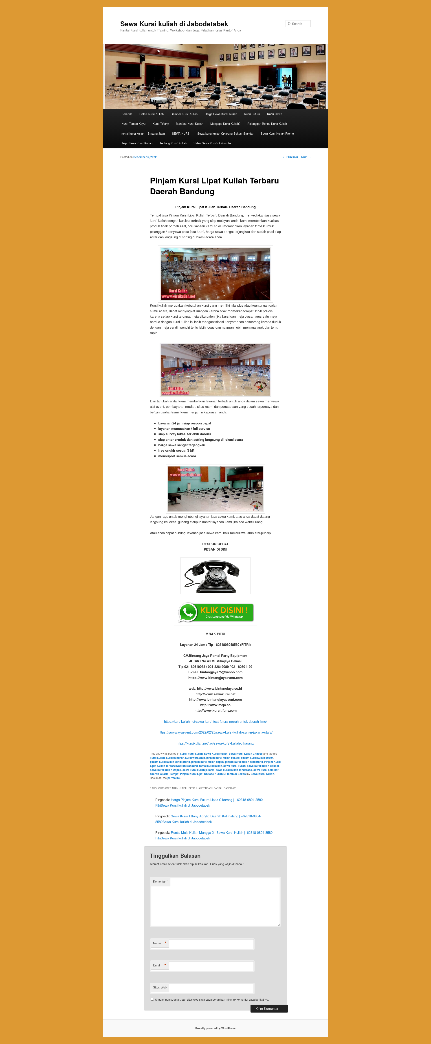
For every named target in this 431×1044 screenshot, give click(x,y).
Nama (159, 943)
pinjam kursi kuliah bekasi (223, 758)
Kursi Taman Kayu (133, 123)
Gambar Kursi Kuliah (184, 114)
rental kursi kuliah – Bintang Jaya (143, 133)
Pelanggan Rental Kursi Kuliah (267, 123)
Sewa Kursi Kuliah (215, 754)
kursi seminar (175, 758)
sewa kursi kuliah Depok (165, 770)
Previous (290, 157)
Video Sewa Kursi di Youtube (212, 143)
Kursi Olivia (274, 114)
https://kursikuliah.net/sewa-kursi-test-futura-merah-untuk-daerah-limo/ (215, 721)
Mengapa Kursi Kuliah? (225, 123)
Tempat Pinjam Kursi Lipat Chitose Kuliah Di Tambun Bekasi (208, 774)
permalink (173, 778)
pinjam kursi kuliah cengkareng (170, 762)
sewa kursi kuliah (234, 766)
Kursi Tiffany (161, 123)
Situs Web (160, 987)
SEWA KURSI (181, 133)
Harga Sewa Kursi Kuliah (221, 114)
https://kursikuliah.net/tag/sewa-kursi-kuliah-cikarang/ (215, 743)
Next (306, 157)
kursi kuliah (195, 754)
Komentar (160, 881)
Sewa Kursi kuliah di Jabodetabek (174, 23)
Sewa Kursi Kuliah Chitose (246, 754)
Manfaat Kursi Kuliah (189, 123)
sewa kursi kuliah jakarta (198, 770)
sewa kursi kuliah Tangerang (234, 770)
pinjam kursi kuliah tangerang (244, 762)
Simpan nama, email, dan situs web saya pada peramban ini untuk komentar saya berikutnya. (212, 999)
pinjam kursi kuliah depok (207, 762)
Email (159, 965)
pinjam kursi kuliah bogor (257, 758)
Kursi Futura (252, 114)
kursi (183, 754)
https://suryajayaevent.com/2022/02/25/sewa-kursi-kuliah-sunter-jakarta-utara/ (215, 732)
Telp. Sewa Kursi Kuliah (136, 143)
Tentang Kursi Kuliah (173, 143)
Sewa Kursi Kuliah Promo (277, 133)
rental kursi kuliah (210, 766)
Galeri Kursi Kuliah (151, 114)
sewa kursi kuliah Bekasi (263, 766)
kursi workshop (195, 758)
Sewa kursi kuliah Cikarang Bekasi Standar (225, 133)
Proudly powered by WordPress (215, 1028)
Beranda (126, 114)
